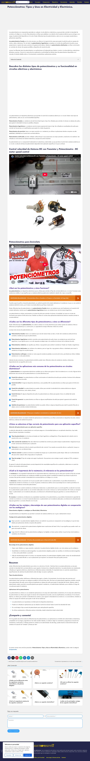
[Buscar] (28, 2)
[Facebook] (9, 657)
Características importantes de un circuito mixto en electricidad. (68, 661)
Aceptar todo (27, 755)
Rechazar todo (18, 755)
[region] (18, 750)
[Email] (32, 657)
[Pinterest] (17, 657)
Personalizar (8, 755)
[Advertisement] (45, 19)
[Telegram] (28, 657)
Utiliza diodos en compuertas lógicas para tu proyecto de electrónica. (23, 661)
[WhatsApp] (20, 657)
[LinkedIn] (24, 657)
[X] (13, 657)
